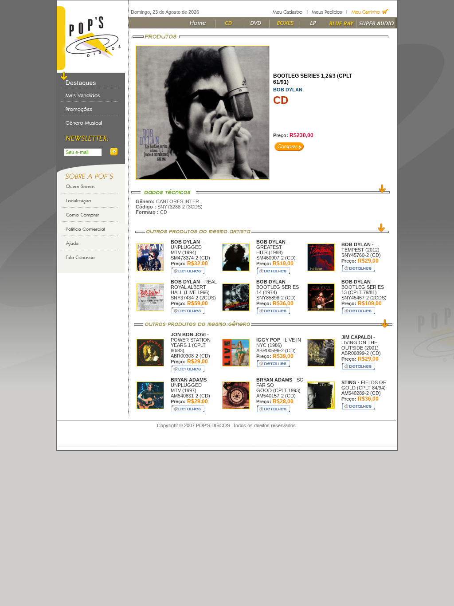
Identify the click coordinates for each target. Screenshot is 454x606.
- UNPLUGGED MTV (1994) (187, 247)
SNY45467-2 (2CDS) (364, 297)
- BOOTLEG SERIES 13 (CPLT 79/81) (362, 287)
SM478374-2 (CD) (190, 257)
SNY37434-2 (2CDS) (193, 297)
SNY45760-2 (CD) (361, 255)
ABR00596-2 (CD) (276, 350)
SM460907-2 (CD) (276, 257)
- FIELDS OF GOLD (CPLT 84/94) (363, 385)
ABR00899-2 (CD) (361, 353)
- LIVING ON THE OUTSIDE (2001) (360, 342)
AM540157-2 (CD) (276, 395)
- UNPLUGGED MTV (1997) (190, 385)
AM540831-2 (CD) (190, 395)
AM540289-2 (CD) (361, 393)
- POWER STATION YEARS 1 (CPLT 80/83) (191, 342)
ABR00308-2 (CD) (190, 355)
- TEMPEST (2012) (360, 247)
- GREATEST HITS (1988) (272, 247)
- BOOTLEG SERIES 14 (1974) (277, 287)
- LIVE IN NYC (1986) (278, 342)
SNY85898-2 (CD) (276, 297)
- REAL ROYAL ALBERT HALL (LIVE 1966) (194, 287)
